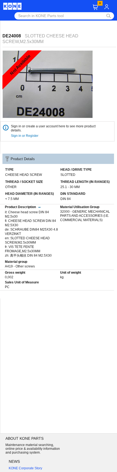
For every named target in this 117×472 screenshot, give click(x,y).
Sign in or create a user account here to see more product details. (53, 128)
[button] (95, 7)
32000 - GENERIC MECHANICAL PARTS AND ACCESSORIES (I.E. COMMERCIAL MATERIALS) (85, 216)
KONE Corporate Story (25, 468)
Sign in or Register (25, 136)
